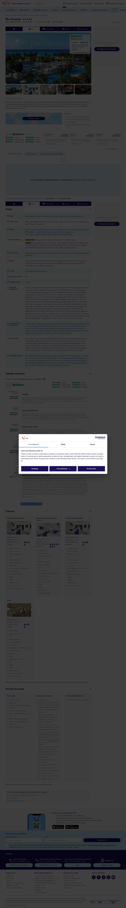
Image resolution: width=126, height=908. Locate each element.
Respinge (35, 468)
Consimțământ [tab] (33, 444)
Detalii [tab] (63, 444)
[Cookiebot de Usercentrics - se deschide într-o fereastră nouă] (96, 437)
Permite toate (91, 468)
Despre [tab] (92, 444)
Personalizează (62, 468)
